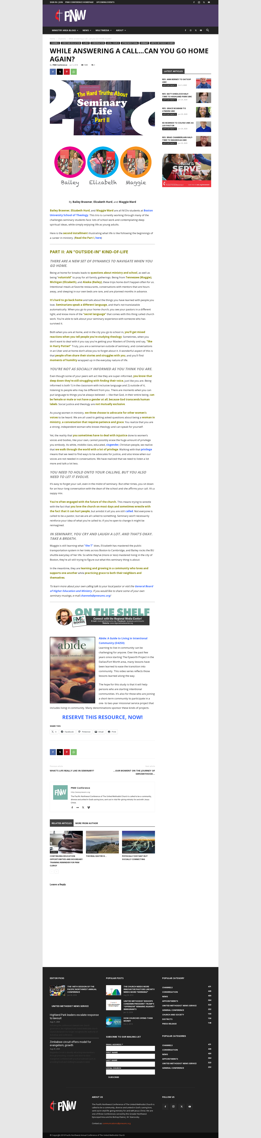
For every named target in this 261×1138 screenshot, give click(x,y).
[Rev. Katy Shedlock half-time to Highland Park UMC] (203, 97)
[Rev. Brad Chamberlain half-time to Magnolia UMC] (203, 141)
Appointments (169, 85)
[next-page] (56, 872)
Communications (130, 852)
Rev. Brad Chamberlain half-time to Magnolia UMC (177, 138)
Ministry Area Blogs (64, 30)
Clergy (86, 43)
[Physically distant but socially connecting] (138, 842)
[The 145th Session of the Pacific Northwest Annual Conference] (57, 990)
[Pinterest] (67, 72)
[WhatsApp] (74, 72)
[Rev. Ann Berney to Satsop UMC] (203, 83)
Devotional (92, 852)
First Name (112, 1052)
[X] (204, 2)
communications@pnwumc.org (116, 1123)
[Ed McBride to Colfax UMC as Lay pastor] (203, 126)
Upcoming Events (105, 2)
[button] (207, 30)
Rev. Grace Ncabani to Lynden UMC (174, 109)
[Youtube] (209, 2)
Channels (62, 38)
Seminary (144, 43)
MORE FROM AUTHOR (86, 823)
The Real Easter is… (96, 856)
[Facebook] (194, 2)
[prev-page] (52, 872)
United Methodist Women (162, 43)
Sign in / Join (56, 2)
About (120, 30)
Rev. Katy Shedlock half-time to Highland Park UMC (177, 95)
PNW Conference (60, 65)
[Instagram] (199, 2)
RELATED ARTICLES (62, 823)
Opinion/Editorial (130, 43)
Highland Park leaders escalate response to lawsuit (74, 1016)
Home (52, 38)
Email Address (114, 1044)
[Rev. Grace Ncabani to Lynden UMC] (203, 112)
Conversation (97, 43)
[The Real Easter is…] (102, 842)
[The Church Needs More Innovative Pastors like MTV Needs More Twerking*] (113, 990)
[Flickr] (78, 808)
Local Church (113, 43)
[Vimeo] (89, 808)
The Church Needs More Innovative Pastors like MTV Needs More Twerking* (139, 989)
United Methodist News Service (70, 1006)
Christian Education (71, 43)
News (86, 30)
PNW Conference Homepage (79, 2)
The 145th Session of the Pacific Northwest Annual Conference (82, 989)
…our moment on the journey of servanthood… (134, 772)
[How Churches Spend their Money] (113, 1022)
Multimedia (102, 30)
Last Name (111, 1060)
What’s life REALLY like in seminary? (72, 770)
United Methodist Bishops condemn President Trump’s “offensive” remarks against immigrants (139, 1005)
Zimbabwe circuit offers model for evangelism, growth (70, 1043)
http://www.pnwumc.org (80, 792)
